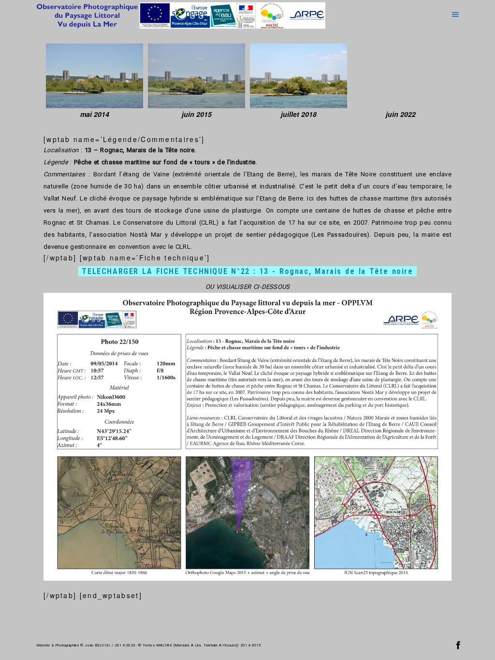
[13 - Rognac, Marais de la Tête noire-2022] (400, 75)
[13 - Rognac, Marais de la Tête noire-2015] (196, 75)
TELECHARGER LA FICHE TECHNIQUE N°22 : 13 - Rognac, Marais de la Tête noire (247, 271)
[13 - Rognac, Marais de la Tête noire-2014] (94, 75)
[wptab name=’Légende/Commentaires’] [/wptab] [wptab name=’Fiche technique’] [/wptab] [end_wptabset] (247, 354)
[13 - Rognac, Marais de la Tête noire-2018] (298, 75)
